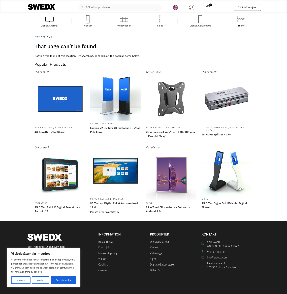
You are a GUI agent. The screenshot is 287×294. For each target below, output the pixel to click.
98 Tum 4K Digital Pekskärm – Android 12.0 (114, 205)
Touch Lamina (107, 124)
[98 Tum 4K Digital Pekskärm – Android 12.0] (115, 170)
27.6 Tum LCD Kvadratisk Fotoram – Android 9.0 (168, 209)
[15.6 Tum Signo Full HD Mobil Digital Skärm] (227, 170)
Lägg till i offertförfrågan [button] (115, 217)
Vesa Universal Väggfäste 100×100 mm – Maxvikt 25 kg (170, 134)
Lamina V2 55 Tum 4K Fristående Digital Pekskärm (115, 130)
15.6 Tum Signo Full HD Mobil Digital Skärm (224, 205)
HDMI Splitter (221, 128)
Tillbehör (151, 128)
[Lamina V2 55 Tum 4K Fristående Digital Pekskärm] (115, 95)
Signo (205, 199)
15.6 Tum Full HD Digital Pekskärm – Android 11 (57, 209)
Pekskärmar (41, 203)
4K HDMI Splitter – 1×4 (216, 134)
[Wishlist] (80, 74)
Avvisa (40, 280)
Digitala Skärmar (44, 128)
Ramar (149, 203)
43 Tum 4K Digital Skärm (50, 132)
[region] (43, 267)
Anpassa (20, 280)
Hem (37, 36)
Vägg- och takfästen (169, 128)
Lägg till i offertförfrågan (59, 137)
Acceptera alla (63, 280)
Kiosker (94, 124)
